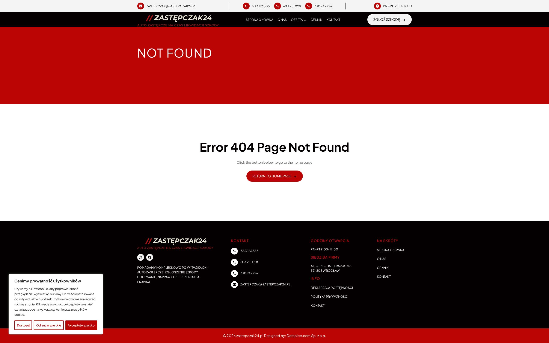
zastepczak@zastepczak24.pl (171, 6)
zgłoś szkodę (387, 19)
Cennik (316, 19)
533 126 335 (261, 6)
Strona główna (259, 19)
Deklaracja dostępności (332, 288)
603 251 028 (292, 6)
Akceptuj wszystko (81, 325)
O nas (282, 19)
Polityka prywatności (329, 296)
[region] (56, 304)
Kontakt (333, 19)
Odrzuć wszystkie (48, 325)
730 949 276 (323, 6)
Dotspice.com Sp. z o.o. (306, 335)
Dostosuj (23, 325)
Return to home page (272, 176)
